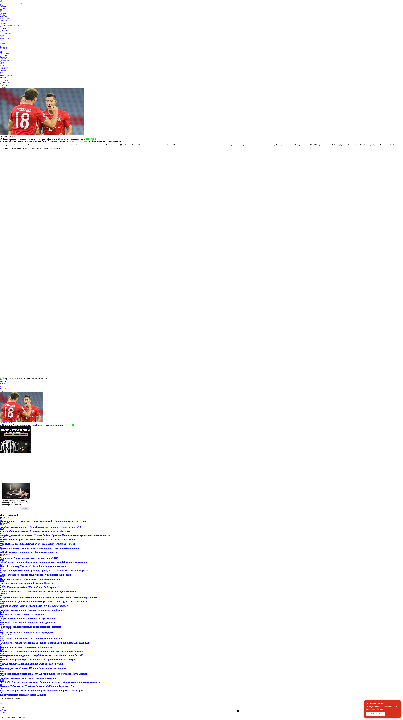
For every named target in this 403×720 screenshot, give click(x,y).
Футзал (2, 35)
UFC (1, 52)
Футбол (2, 15)
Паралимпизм (5, 80)
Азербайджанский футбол (9, 25)
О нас (2, 5)
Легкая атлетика (6, 74)
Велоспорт (4, 87)
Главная (3, 13)
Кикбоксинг (4, 49)
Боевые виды (4, 38)
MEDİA (3, 65)
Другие (2, 64)
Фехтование (4, 77)
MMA (2, 50)
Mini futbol (3, 17)
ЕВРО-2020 (4, 30)
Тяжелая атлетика (6, 75)
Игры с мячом (5, 54)
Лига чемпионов (6, 33)
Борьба (2, 42)
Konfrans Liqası (5, 22)
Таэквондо (4, 47)
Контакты (3, 7)
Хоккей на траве (6, 85)
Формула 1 (4, 70)
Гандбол (3, 59)
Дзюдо (2, 43)
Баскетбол (3, 57)
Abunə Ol (3, 380)
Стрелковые (4, 79)
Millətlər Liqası (5, 18)
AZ (1, 12)
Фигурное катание (6, 84)
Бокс (1, 40)
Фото (2, 62)
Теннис (2, 72)
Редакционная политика (8, 709)
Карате (2, 45)
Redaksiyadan (4, 67)
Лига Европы (5, 32)
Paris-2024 (3, 69)
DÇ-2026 (3, 23)
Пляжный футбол (6, 60)
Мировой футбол (6, 27)
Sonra (392, 714)
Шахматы (3, 37)
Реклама (3, 8)
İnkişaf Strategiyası (6, 20)
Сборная (3, 28)
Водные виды (5, 82)
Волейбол (3, 55)
